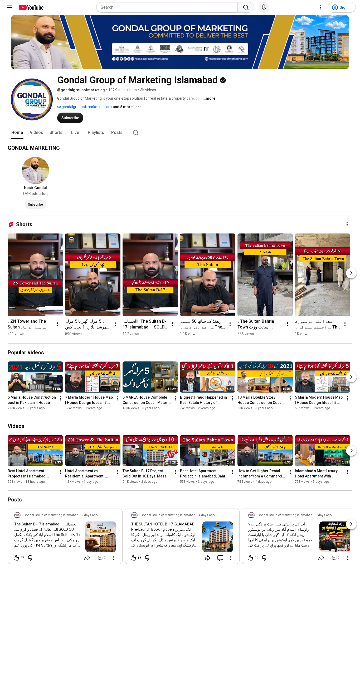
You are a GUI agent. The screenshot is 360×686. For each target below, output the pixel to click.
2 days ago (89, 515)
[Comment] (220, 558)
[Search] (245, 7)
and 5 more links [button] (127, 107)
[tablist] (180, 132)
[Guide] (9, 7)
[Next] (351, 273)
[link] (65, 538)
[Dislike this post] (30, 558)
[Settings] (320, 7)
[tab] (17, 132)
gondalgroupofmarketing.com (86, 107)
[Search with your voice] (264, 7)
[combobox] (168, 7)
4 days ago (206, 515)
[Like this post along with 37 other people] (16, 558)
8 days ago (323, 515)
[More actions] (347, 224)
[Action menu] (114, 558)
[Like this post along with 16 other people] (133, 558)
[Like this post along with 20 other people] (250, 558)
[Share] (87, 558)
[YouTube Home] (31, 7)
